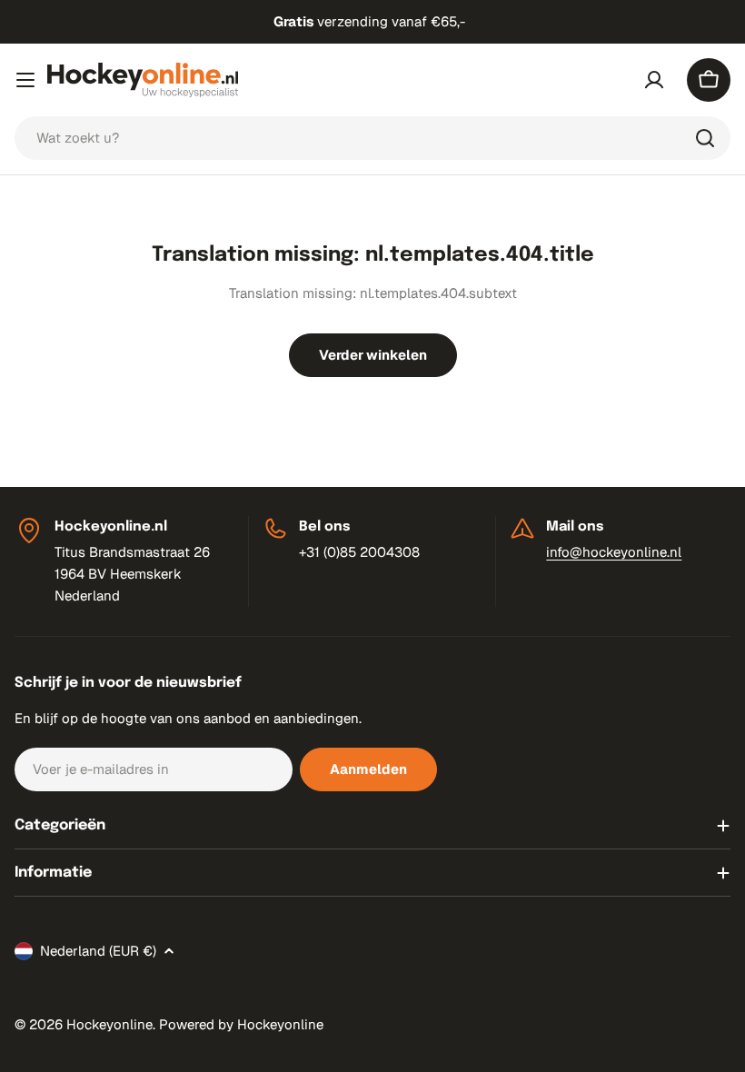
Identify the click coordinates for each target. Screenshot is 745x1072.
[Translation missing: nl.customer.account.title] (654, 80)
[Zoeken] (705, 138)
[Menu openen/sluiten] (25, 80)
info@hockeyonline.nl (613, 552)
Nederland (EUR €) (98, 950)
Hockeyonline (109, 1024)
